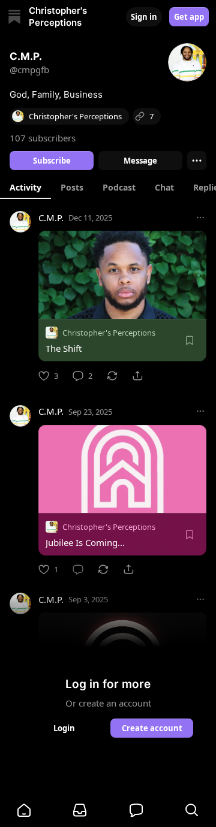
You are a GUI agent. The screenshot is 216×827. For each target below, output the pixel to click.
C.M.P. (51, 218)
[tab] (25, 187)
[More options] (200, 217)
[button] (24, 810)
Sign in (144, 16)
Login (64, 728)
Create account (152, 728)
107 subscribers (43, 138)
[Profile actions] (196, 160)
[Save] (189, 340)
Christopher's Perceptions (108, 332)
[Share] (137, 375)
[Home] (14, 17)
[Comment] (78, 569)
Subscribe (52, 160)
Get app (189, 16)
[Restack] (112, 375)
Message (140, 160)
